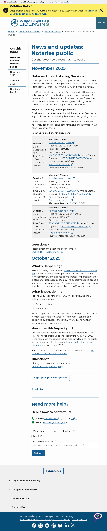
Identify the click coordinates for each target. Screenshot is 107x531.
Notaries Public (53, 31)
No (42, 436)
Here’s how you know (63, 2)
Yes (35, 436)
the (66, 270)
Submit (38, 453)
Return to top (53, 471)
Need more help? (16, 91)
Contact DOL (17, 507)
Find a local (59, 164)
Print (35, 389)
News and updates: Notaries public (15, 62)
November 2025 (15, 74)
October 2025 (14, 82)
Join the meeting (60, 142)
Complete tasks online (23, 489)
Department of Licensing (24, 480)
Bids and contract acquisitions (35, 519)
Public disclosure (61, 519)
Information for (19, 498)
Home (11, 31)
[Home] (30, 18)
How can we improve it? (44, 441)
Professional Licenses (29, 31)
